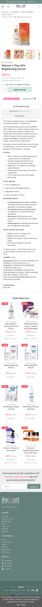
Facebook (8, 560)
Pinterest (8, 566)
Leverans (5, 516)
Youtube (8, 569)
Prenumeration (8, 519)
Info (18, 605)
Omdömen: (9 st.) (12, 80)
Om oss (4, 539)
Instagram (9, 563)
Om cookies (6, 552)
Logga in (5, 531)
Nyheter (5, 547)
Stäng (23, 605)
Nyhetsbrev (6, 549)
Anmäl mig (34, 487)
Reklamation (7, 521)
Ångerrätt (5, 526)
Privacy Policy (7, 542)
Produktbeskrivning (21, 106)
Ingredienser (20, 116)
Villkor (4, 524)
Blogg (4, 544)
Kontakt (5, 529)
